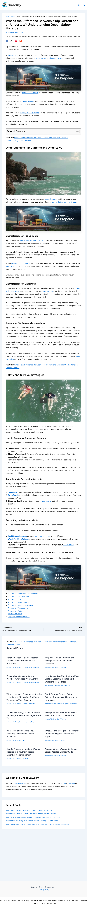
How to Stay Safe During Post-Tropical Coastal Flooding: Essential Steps (32, 821)
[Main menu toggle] (78, 5)
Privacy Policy (44, 890)
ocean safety (68, 545)
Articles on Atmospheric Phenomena (23, 593)
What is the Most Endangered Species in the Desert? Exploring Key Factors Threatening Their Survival (24, 697)
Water (63, 740)
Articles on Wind (15, 614)
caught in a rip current (20, 263)
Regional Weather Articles (18, 617)
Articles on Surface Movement (20, 605)
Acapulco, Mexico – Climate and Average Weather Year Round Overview (59, 661)
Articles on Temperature (18, 608)
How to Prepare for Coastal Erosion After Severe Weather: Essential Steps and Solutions (37, 824)
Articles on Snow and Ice (18, 602)
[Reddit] (21, 41)
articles (63, 783)
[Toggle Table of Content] (76, 131)
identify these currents (29, 113)
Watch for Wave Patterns (18, 539)
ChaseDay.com (20, 783)
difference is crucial (30, 93)
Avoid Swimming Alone (17, 536)
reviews (72, 783)
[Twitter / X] (11, 41)
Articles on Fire (14, 599)
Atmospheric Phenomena (31, 667)
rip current (12, 55)
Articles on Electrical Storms (19, 596)
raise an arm (46, 501)
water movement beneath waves (49, 58)
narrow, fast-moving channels (32, 240)
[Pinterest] (16, 41)
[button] (84, 5)
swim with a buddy (42, 536)
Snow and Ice (65, 685)
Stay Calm (12, 492)
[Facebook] (7, 41)
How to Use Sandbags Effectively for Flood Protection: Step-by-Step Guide (33, 817)
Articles (8, 667)
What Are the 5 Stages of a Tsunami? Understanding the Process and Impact (62, 734)
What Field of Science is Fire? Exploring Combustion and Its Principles (20, 734)
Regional (63, 667)
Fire (24, 740)
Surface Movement (29, 703)
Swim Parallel (13, 495)
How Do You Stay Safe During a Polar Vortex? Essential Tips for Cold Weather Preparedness (62, 679)
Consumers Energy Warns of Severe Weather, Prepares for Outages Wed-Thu (23, 715)
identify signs (11, 266)
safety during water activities (64, 202)
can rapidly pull (28, 101)
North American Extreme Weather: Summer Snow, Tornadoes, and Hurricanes (22, 661)
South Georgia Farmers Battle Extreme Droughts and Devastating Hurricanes (61, 697)
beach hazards (51, 199)
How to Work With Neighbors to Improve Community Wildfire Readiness (31, 814)
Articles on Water (15, 611)
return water (48, 291)
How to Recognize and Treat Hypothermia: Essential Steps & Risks (29, 810)
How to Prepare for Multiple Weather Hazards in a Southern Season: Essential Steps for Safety (23, 752)
